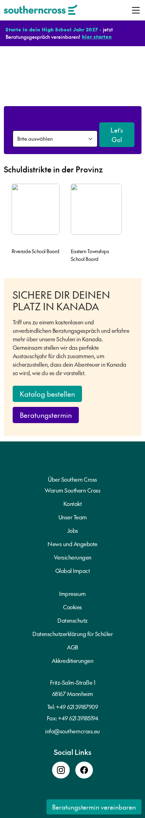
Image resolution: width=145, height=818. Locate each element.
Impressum (72, 593)
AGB (72, 647)
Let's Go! (117, 135)
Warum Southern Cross (72, 490)
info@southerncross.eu (72, 731)
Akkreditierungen (72, 660)
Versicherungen (73, 557)
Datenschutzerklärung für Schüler (72, 633)
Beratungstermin (46, 415)
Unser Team (72, 517)
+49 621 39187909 (77, 706)
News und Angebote (72, 544)
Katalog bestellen (47, 394)
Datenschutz (72, 620)
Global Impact (72, 570)
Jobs (72, 530)
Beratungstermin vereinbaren (94, 806)
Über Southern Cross (72, 479)
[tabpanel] (35, 221)
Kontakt (72, 503)
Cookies (72, 607)
